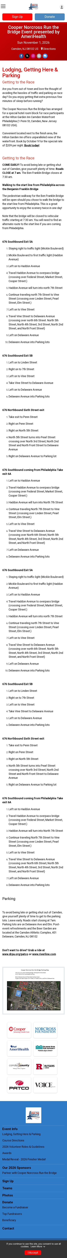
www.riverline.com (44, 954)
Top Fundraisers (12, 1213)
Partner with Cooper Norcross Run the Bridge (29, 1172)
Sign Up (17, 17)
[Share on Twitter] (27, 56)
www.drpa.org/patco (15, 954)
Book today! (31, 145)
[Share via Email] (39, 56)
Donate (50, 17)
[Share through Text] (45, 56)
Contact (8, 1228)
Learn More (36, 1246)
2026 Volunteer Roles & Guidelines (23, 1146)
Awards (7, 1153)
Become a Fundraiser (15, 1207)
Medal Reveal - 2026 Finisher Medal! (24, 1159)
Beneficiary (9, 1220)
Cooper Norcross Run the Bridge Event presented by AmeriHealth (33, 32)
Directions (49, 48)
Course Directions (13, 1140)
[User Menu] (62, 7)
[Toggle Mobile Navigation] (3, 6)
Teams (7, 1188)
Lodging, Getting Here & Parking (21, 1134)
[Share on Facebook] (21, 56)
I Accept (33, 1252)
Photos (7, 1195)
